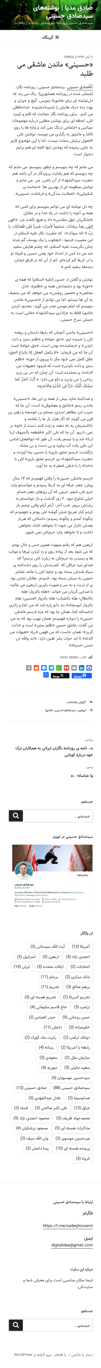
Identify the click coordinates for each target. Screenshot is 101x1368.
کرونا (83, 1158)
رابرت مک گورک (40, 1037)
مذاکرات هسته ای (72, 1128)
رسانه (46, 1047)
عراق (82, 1108)
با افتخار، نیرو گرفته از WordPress (40, 1355)
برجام (49, 977)
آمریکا (81, 946)
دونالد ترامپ (76, 1037)
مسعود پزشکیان (32, 1128)
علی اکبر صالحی (51, 1108)
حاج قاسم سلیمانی (48, 1007)
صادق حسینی (31, 1088)
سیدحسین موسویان (70, 1078)
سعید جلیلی (77, 1067)
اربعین (82, 710)
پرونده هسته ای (73, 1148)
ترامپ (82, 1007)
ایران (22, 967)
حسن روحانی (76, 1017)
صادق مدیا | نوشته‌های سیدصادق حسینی (63, 12)
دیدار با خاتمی (82, 1355)
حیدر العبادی (42, 1017)
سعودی (49, 1058)
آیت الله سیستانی (47, 946)
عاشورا (49, 710)
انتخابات (80, 967)
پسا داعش (37, 1148)
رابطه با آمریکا (75, 1047)
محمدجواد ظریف (73, 1118)
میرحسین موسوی (72, 1138)
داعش (53, 1027)
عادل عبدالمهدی (45, 1098)
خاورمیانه (79, 1027)
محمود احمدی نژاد (31, 1118)
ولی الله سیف (34, 1138)
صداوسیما (79, 1098)
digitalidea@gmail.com (72, 1245)
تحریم (50, 987)
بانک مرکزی (77, 977)
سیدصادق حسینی (65, 710)
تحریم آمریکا (76, 997)
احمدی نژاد (78, 957)
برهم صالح (78, 987)
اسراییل (26, 957)
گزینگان (47, 37)
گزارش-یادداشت (76, 702)
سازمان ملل (77, 1058)
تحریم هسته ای (40, 997)
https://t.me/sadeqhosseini (68, 1226)
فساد (21, 1108)
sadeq (69, 57)
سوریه (49, 1067)
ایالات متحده (50, 967)
